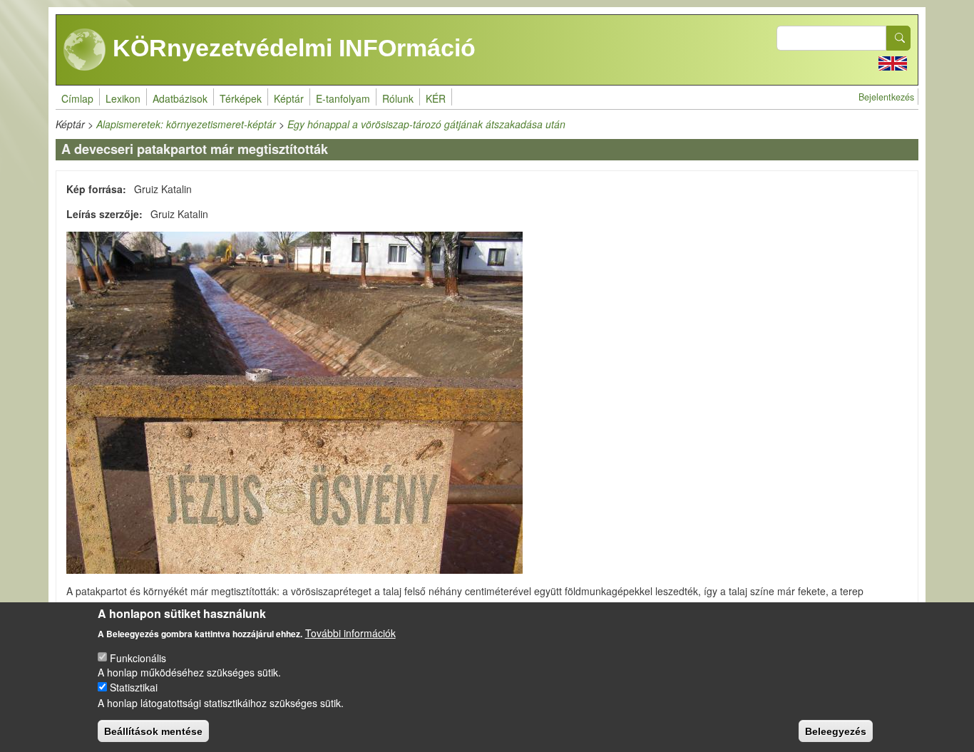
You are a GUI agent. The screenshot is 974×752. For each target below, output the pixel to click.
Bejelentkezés (886, 97)
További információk (350, 632)
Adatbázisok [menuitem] (180, 98)
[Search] (898, 38)
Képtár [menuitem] (289, 98)
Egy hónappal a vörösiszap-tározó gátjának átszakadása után (426, 124)
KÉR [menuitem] (436, 98)
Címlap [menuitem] (77, 98)
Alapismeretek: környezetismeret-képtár (186, 124)
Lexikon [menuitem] (123, 98)
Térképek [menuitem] (241, 98)
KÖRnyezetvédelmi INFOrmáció (291, 47)
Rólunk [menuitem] (398, 98)
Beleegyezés (835, 730)
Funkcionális (138, 657)
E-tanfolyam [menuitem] (343, 98)
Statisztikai (134, 687)
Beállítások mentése (153, 730)
